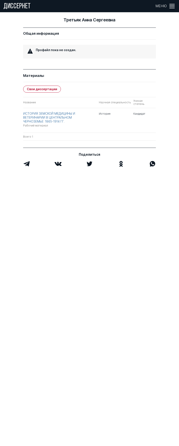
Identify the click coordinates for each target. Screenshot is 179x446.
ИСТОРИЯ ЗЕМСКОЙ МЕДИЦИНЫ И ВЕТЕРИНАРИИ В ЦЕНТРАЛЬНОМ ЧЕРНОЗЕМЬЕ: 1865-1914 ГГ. (49, 117)
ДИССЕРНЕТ (17, 6)
